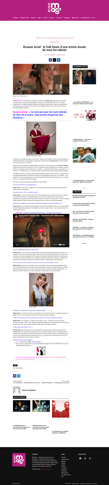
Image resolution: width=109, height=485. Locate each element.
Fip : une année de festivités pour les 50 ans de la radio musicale (83, 212)
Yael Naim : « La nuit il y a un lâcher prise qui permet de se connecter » (83, 228)
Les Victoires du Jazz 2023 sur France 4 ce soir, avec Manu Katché (84, 204)
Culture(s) (63, 469)
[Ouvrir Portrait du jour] (29, 18)
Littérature (64, 471)
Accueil (37, 37)
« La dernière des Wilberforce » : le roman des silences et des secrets (83, 102)
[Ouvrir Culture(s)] (62, 18)
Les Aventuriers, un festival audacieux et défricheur (60, 432)
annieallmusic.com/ (30, 359)
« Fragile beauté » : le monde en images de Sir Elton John (82, 140)
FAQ (62, 476)
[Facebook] (80, 458)
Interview (52, 42)
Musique (57, 42)
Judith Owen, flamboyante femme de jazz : (42, 212)
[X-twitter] (90, 458)
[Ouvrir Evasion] (47, 18)
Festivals (63, 467)
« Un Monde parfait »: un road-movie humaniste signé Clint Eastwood (83, 181)
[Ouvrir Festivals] (54, 18)
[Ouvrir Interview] (18, 18)
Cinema (63, 463)
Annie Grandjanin (46, 357)
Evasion (63, 465)
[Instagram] (85, 458)
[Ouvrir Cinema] (41, 18)
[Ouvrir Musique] (36, 18)
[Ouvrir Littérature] (70, 18)
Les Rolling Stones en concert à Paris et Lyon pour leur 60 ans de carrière (21, 427)
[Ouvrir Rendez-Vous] (79, 18)
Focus (41, 37)
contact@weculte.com (46, 469)
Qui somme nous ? (66, 474)
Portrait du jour (65, 459)
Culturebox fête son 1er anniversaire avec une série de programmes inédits (40, 427)
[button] (50, 60)
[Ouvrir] (95, 18)
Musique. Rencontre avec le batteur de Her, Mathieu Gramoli (84, 196)
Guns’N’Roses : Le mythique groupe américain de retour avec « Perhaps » (84, 236)
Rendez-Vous (64, 473)
